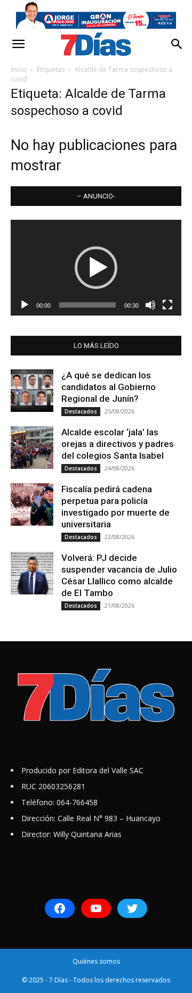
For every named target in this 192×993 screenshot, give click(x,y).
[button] (18, 44)
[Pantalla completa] (167, 305)
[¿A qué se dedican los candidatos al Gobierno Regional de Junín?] (32, 390)
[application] (96, 268)
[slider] (87, 305)
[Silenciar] (150, 305)
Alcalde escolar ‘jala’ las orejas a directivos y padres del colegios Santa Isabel (117, 444)
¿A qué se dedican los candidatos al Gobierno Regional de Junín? (108, 387)
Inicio (19, 69)
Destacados (81, 411)
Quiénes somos (96, 961)
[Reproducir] (24, 305)
